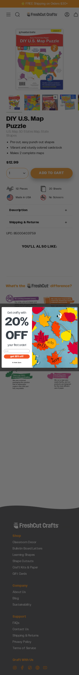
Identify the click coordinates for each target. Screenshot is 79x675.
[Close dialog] (75, 309)
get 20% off (16, 356)
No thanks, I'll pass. (16, 363)
